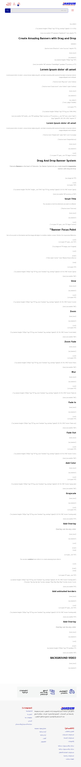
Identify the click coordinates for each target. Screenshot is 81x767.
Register (8, 5)
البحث (7, 11)
